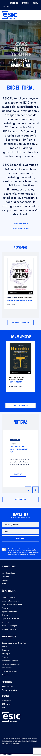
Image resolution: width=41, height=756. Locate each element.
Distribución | (26, 3)
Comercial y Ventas (9, 597)
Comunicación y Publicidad (12, 604)
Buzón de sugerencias (23, 741)
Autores (5, 580)
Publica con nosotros (9, 690)
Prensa (35, 3)
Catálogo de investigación (20, 229)
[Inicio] (9, 14)
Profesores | (14, 3)
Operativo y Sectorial (10, 671)
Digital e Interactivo (9, 612)
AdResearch (6, 700)
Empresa (20, 298)
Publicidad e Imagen (9, 626)
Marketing (5, 622)
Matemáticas (7, 668)
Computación (12, 298)
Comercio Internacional (10, 601)
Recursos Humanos (16, 379)
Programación (7, 675)
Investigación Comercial (11, 664)
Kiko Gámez (11, 305)
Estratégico (28, 298)
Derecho (5, 608)
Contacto (15, 741)
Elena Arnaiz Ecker (15, 386)
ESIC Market (6, 704)
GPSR (4, 584)
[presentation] (28, 490)
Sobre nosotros (7, 686)
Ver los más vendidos (20, 405)
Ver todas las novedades (20, 322)
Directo (4, 647)
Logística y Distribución (10, 619)
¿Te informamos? (6, 755)
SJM (3, 708)
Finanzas (5, 657)
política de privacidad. (28, 554)
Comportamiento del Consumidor (14, 643)
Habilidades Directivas (16, 377)
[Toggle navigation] (37, 13)
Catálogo (5, 577)
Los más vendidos (8, 573)
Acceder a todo (20, 499)
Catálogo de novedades (20, 223)
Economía (5, 650)
